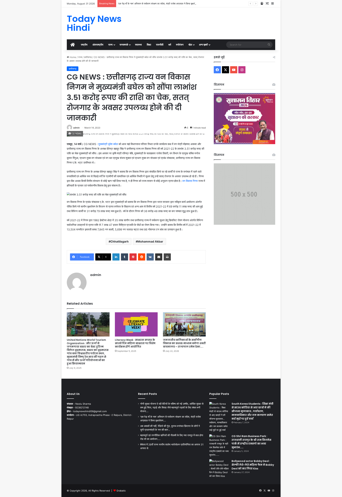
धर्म (169, 44)
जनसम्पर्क (124, 44)
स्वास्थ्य (138, 44)
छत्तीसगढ (88, 57)
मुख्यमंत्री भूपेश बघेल (108, 144)
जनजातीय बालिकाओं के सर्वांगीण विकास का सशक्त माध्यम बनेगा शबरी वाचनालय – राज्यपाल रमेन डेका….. (184, 343)
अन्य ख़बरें (203, 44)
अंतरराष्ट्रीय (97, 44)
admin (76, 127)
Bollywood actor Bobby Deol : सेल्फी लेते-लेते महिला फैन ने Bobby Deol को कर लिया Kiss (253, 464)
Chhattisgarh (119, 241)
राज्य (110, 44)
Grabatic (121, 490)
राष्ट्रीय (84, 44)
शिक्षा (149, 44)
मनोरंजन (179, 44)
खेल (190, 44)
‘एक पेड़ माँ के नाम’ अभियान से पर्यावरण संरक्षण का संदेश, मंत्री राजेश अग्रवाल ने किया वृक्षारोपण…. (159, 3)
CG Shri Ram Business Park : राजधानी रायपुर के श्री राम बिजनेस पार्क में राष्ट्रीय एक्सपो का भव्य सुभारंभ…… (251, 441)
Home (72, 57)
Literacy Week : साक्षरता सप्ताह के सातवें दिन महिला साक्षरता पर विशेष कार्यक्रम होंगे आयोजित (135, 343)
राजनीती (159, 44)
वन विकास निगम (190, 181)
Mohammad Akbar (150, 241)
